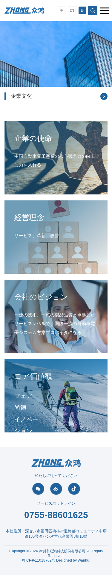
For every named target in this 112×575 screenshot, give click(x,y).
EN (72, 10)
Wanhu (83, 560)
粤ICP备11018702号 (38, 560)
